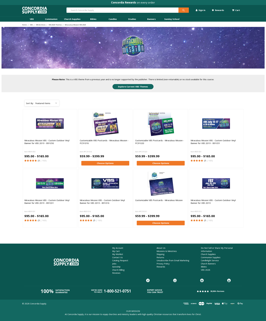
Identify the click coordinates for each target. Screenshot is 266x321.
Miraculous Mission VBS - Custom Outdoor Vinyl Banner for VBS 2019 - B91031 (46, 201)
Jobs (114, 263)
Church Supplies (72, 19)
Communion (51, 19)
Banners (151, 19)
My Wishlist (117, 254)
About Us (161, 248)
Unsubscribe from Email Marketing (173, 260)
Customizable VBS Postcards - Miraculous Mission (159, 200)
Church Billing (118, 269)
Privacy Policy (163, 263)
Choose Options (105, 163)
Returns (160, 257)
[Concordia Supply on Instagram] (175, 280)
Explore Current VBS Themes (133, 86)
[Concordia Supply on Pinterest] (202, 280)
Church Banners (208, 263)
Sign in (201, 10)
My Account (117, 248)
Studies (132, 19)
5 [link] (39, 160)
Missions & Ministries (167, 251)
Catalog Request (120, 260)
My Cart (116, 251)
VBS (32, 19)
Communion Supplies (210, 257)
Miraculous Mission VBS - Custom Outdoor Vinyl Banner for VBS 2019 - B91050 (46, 142)
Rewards (219, 10)
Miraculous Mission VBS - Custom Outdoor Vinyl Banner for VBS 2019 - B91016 (102, 201)
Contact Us (117, 257)
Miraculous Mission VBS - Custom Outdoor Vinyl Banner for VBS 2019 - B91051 (213, 142)
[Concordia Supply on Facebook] (148, 280)
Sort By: (30, 103)
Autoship (116, 266)
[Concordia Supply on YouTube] (229, 280)
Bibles (93, 19)
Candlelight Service (210, 260)
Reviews (116, 272)
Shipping (160, 254)
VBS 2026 (205, 269)
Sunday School (171, 19)
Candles (113, 19)
